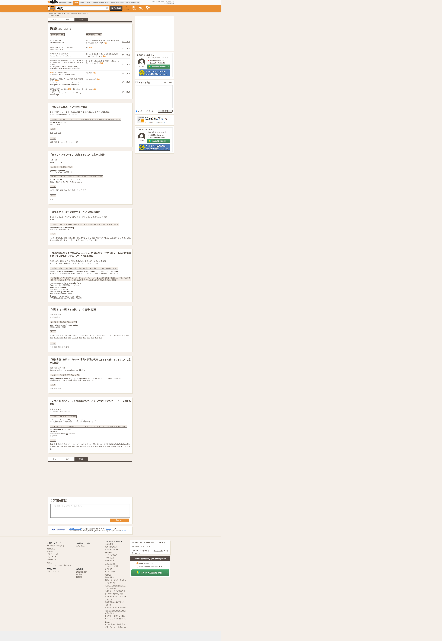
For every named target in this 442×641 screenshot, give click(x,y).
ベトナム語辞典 (110, 572)
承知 (124, 444)
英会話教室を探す (134, 2)
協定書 (106, 444)
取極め (111, 444)
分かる (52, 240)
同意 (66, 446)
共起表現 (81, 2)
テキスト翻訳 (144, 82)
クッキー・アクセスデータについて (59, 565)
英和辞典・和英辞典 (63, 14)
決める (52, 190)
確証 (59, 347)
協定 (126, 446)
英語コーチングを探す (122, 2)
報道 (80, 338)
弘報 (62, 335)
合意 (63, 444)
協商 (92, 446)
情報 (51, 338)
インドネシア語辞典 (111, 566)
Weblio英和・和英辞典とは (56, 546)
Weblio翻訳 (167, 82)
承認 (104, 446)
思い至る (110, 238)
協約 (94, 444)
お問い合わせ (80, 546)
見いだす (127, 238)
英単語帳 (87, 2)
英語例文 (70, 2)
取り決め (100, 444)
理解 (93, 238)
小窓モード (127, 9)
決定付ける (74, 190)
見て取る (83, 238)
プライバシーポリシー (54, 554)
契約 (58, 446)
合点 (77, 446)
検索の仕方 (51, 548)
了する (91, 240)
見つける (81, 240)
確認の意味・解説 (76, 14)
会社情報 (79, 574)
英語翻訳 (101, 2)
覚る (89, 238)
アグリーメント (71, 444)
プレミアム (133, 9)
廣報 (74, 335)
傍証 (55, 347)
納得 (120, 444)
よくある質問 (158, 551)
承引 (116, 444)
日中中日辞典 (109, 558)
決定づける (59, 190)
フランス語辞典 (110, 563)
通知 (65, 338)
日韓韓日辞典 (109, 561)
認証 (51, 142)
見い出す (74, 240)
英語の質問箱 (109, 577)
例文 (68, 19)
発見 (70, 238)
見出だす (67, 240)
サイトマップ (51, 557)
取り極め (71, 446)
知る (87, 240)
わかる (52, 238)
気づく (103, 238)
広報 (69, 338)
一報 (58, 335)
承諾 (59, 444)
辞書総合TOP (51, 560)
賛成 (55, 444)
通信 (53, 335)
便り (70, 335)
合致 (118, 446)
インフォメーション (117, 335)
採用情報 (79, 577)
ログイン (141, 9)
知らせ (128, 335)
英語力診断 (94, 2)
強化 (51, 347)
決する (66, 190)
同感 (108, 446)
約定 (96, 446)
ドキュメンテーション (66, 142)
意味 (54, 19)
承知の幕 (83, 446)
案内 (96, 338)
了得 (121, 238)
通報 (92, 338)
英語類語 (76, 2)
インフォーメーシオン (101, 335)
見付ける (64, 238)
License (108, 529)
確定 (59, 133)
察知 (57, 240)
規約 (62, 446)
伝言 (88, 338)
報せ (61, 338)
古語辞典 (108, 574)
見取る (57, 238)
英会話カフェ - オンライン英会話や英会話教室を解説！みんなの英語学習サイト (115, 610)
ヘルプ (49, 562)
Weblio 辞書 (52, 14)
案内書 (56, 338)
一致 (88, 446)
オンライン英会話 (110, 2)
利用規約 (50, 551)
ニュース (75, 338)
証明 (63, 347)
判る (96, 240)
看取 (78, 238)
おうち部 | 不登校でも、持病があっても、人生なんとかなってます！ (115, 618)
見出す (98, 238)
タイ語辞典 (108, 569)
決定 (55, 133)
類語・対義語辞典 (111, 547)
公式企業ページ (81, 571)
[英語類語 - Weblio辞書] (52, 1)
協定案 (113, 446)
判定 (51, 133)
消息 (66, 335)
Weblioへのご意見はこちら (141, 546)
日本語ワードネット (75, 529)
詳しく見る (126, 42)
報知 (100, 338)
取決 (53, 446)
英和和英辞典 (63, 2)
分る (74, 238)
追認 (55, 388)
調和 (51, 444)
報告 (84, 338)
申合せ (89, 444)
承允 (122, 446)
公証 (55, 142)
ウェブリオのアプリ (54, 571)
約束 (100, 446)
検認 (76, 142)
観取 (61, 240)
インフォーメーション (84, 335)
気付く (116, 238)
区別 (51, 199)
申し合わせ (82, 444)
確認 (67, 347)
